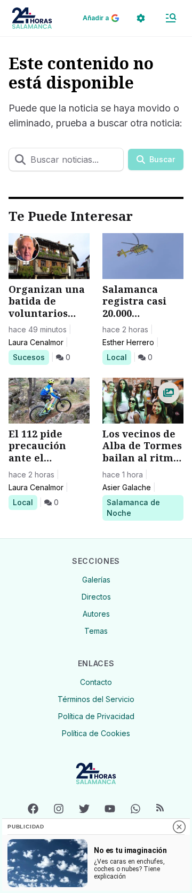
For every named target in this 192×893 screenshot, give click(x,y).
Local (118, 357)
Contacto (96, 682)
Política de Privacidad (96, 716)
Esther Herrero (128, 342)
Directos (96, 596)
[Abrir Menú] (170, 18)
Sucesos (30, 357)
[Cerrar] (179, 826)
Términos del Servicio (96, 699)
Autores (96, 613)
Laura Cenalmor (36, 342)
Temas (96, 630)
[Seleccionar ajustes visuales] (140, 18)
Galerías (96, 579)
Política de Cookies (96, 733)
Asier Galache (126, 487)
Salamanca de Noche (133, 507)
